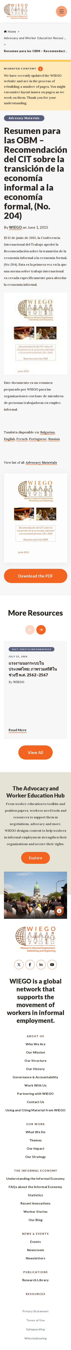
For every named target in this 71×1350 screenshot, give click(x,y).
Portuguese (38, 439)
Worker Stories (35, 1211)
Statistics (35, 1195)
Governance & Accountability (35, 1077)
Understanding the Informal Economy (35, 1178)
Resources (35, 1294)
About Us (35, 1036)
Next (41, 629)
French (21, 439)
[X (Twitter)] (19, 964)
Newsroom (35, 1250)
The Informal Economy (35, 1170)
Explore (35, 858)
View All (35, 752)
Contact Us (35, 1102)
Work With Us (35, 1085)
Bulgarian (47, 432)
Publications (35, 1272)
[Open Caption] (59, 911)
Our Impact (35, 1148)
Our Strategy (35, 1156)
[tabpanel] (35, 895)
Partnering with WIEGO (35, 1093)
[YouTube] (52, 964)
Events (35, 1241)
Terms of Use (35, 1320)
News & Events (35, 1233)
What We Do (36, 1132)
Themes (35, 1140)
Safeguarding (35, 1329)
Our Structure (35, 1060)
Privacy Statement (35, 1311)
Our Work (35, 1124)
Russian (54, 439)
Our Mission (35, 1052)
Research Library (35, 1280)
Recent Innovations (35, 1203)
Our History (35, 1069)
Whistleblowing (35, 1338)
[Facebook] (30, 964)
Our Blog (36, 1220)
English (9, 439)
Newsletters (35, 1258)
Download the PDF (28, 576)
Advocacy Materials (41, 462)
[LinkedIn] (41, 964)
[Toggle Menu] (61, 11)
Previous (30, 629)
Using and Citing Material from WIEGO (36, 1110)
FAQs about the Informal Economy (35, 1187)
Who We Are (35, 1044)
